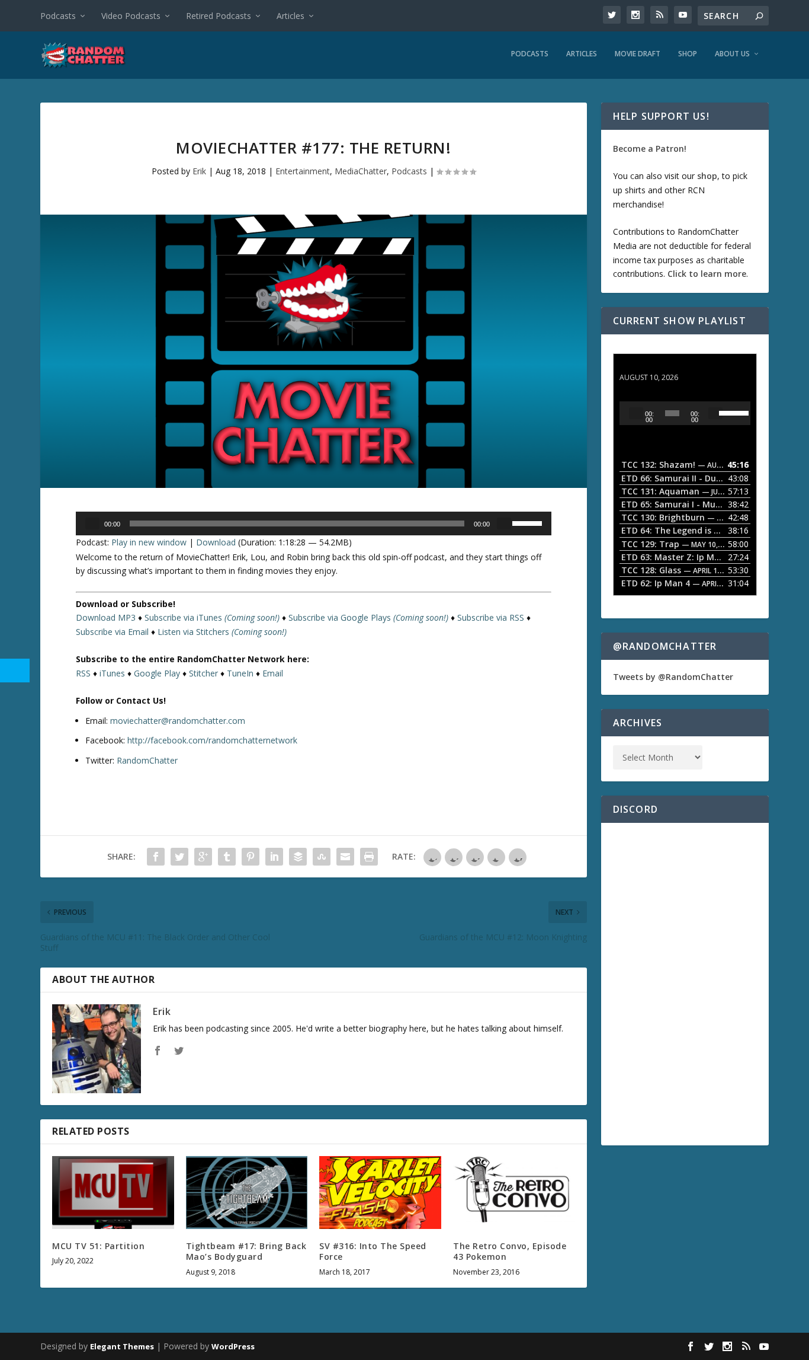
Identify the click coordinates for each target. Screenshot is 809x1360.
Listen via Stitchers (222, 631)
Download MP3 (106, 617)
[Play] (92, 523)
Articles (290, 15)
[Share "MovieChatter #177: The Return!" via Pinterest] (250, 857)
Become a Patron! (649, 148)
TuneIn (240, 673)
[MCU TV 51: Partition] (113, 1192)
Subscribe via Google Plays (368, 617)
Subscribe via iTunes (212, 617)
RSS (83, 673)
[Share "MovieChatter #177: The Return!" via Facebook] (156, 857)
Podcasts (58, 15)
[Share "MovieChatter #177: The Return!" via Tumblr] (227, 857)
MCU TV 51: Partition (98, 1246)
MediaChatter (361, 171)
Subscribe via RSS (490, 617)
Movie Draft (637, 54)
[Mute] (504, 523)
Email (272, 673)
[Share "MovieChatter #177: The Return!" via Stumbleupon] (321, 857)
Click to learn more (706, 273)
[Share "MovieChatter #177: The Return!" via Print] (369, 857)
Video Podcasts (130, 15)
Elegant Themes (122, 1346)
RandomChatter (147, 760)
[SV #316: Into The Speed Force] (380, 1192)
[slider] (528, 522)
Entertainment (302, 171)
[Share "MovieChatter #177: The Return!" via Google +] (203, 857)
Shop (687, 54)
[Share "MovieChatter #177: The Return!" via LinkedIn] (274, 857)
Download (216, 542)
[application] (313, 523)
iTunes (112, 673)
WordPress (233, 1346)
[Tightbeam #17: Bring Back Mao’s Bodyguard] (247, 1192)
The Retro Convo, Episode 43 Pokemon (509, 1251)
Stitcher (203, 673)
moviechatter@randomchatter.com (177, 720)
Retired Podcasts (218, 15)
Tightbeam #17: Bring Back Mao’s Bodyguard (246, 1251)
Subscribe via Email (112, 631)
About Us (732, 54)
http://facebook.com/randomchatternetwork (212, 740)
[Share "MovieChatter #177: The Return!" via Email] (345, 857)
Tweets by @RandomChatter (673, 676)
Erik (199, 171)
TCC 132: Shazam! (656, 366)
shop (707, 175)
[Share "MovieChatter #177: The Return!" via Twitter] (179, 857)
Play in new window (149, 542)
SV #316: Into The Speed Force (372, 1251)
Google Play (157, 673)
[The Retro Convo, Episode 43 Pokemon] (514, 1192)
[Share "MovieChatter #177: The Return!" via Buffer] (298, 857)
